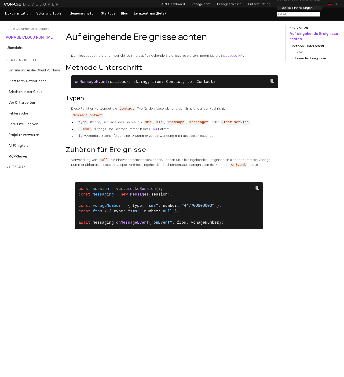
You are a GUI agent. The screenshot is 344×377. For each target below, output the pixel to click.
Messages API (232, 55)
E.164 (153, 129)
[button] (334, 4)
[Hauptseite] (31, 4)
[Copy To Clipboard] (272, 81)
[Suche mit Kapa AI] (298, 14)
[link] (17, 13)
